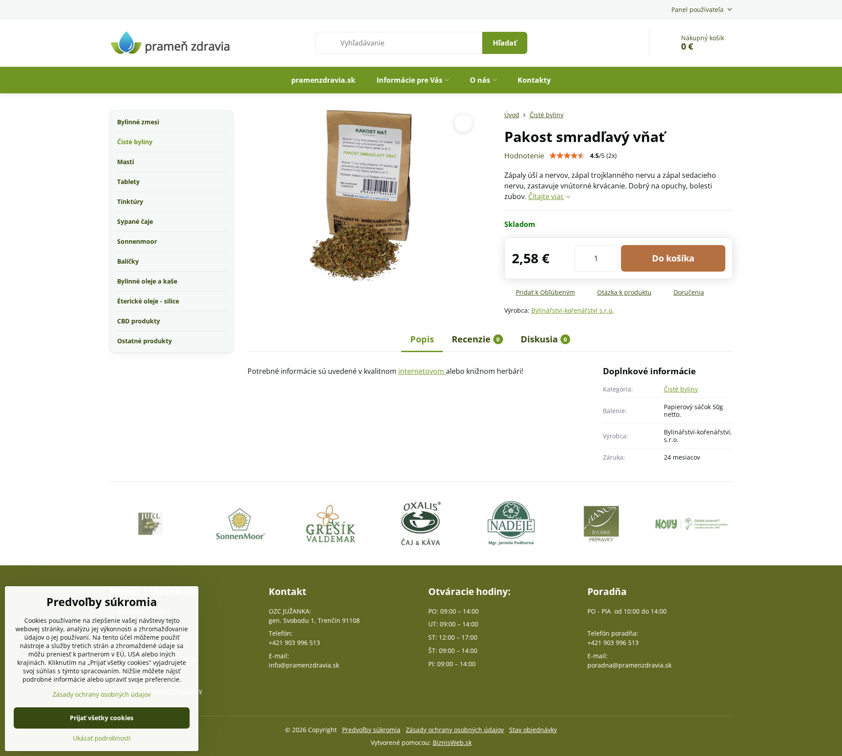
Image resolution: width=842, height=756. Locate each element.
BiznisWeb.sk (452, 742)
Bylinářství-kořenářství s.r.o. (572, 310)
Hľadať (505, 43)
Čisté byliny (681, 389)
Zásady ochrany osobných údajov (455, 729)
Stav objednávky (533, 729)
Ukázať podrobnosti (102, 738)
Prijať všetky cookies (101, 718)
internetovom (422, 371)
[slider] (567, 155)
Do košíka (673, 258)
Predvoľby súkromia (371, 729)
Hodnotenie (524, 156)
